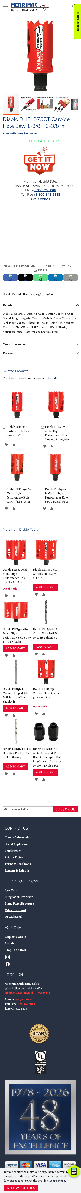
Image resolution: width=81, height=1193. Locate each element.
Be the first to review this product (20, 132)
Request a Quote (15, 937)
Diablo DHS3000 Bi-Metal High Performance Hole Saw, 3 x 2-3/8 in (15, 576)
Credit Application (16, 844)
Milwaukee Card (15, 910)
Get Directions (40, 199)
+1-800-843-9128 (47, 195)
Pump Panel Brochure (19, 904)
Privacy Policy (14, 857)
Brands (9, 943)
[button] (28, 104)
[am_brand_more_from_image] (16, 565)
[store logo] (30, 7)
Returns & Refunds (17, 871)
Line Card (11, 890)
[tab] (40, 305)
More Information (15, 344)
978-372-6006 (23, 999)
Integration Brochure (19, 897)
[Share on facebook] (10, 277)
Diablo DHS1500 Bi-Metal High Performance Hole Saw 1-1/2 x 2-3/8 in (56, 495)
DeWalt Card (13, 917)
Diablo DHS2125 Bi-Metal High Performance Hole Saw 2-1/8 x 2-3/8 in (57, 433)
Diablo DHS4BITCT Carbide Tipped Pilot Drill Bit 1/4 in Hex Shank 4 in (16, 695)
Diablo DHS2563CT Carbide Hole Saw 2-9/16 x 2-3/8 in (46, 693)
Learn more (57, 1181)
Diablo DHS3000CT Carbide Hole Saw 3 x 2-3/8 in (46, 574)
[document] (41, 1180)
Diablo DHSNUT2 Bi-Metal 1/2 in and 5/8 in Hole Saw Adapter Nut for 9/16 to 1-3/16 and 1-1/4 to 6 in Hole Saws (47, 757)
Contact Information (18, 837)
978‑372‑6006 (45, 190)
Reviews (8, 353)
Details (7, 305)
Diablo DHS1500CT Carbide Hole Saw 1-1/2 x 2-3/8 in (19, 431)
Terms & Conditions (18, 864)
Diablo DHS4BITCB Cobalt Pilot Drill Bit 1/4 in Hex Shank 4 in (46, 633)
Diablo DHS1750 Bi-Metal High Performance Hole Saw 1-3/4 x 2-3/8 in (19, 495)
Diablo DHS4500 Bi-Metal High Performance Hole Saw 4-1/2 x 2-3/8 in (17, 635)
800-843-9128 (26, 1004)
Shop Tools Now (15, 950)
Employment (13, 851)
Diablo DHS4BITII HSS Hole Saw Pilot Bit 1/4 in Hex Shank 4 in (17, 753)
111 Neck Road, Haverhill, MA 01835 (27, 993)
